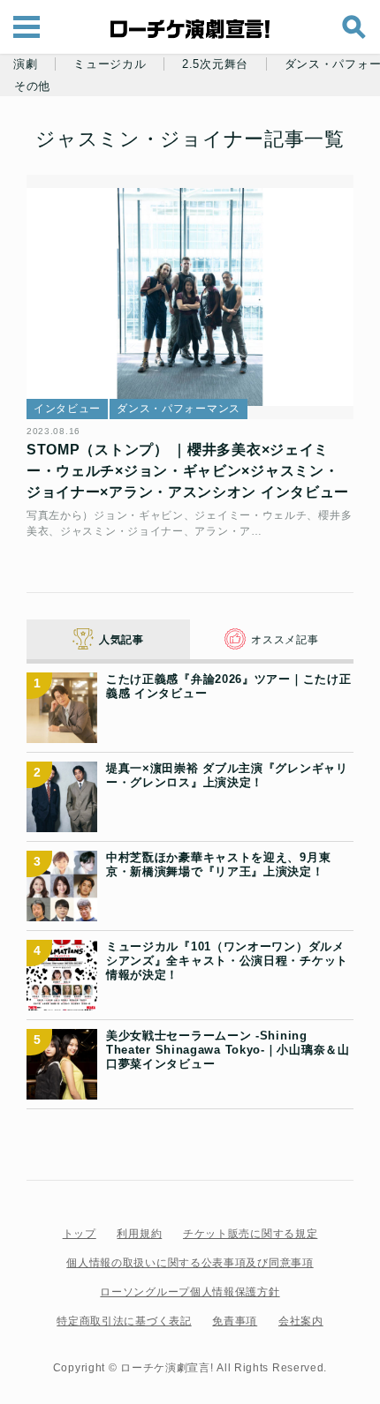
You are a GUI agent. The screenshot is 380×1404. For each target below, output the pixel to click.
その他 (32, 86)
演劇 (25, 64)
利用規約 (139, 1234)
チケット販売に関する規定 (250, 1234)
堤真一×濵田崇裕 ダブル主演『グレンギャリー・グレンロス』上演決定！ (227, 775)
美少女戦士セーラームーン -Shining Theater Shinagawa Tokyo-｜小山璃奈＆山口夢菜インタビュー (228, 1050)
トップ (79, 1234)
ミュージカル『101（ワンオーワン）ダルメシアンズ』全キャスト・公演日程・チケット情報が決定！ (227, 961)
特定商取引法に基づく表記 (124, 1321)
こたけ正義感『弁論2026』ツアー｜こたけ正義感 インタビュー (228, 686)
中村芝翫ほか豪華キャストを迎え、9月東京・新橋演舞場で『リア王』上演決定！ (218, 864)
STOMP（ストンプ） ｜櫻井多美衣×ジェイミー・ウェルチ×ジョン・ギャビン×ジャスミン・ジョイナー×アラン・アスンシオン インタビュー (188, 470)
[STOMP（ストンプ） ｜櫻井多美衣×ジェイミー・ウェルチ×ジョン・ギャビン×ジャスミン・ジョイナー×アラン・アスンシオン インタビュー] (190, 297)
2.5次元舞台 (215, 64)
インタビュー (67, 408)
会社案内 (300, 1321)
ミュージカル (109, 64)
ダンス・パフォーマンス (178, 408)
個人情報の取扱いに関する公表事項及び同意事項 (189, 1263)
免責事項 (234, 1321)
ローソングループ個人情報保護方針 (189, 1292)
